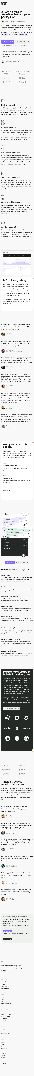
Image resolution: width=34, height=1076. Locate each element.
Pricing (3, 984)
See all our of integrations (10, 708)
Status (3, 1051)
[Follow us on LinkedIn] (5, 1063)
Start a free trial (5, 986)
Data (2, 1044)
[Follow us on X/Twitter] (1, 1063)
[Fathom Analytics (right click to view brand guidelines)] (5, 4)
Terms (3, 1031)
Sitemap (3, 1057)
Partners (3, 1046)
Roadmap (3, 1053)
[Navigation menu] (31, 4)
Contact (3, 1042)
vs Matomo (4, 1018)
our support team (14, 455)
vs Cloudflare (4, 1021)
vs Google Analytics (6, 1016)
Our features (9, 562)
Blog (2, 997)
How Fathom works (21, 562)
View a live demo (21, 42)
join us (5, 970)
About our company (6, 1014)
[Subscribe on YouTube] (4, 1063)
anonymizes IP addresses (14, 205)
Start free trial (7, 42)
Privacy (3, 1029)
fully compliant (7, 160)
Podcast (3, 999)
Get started (7, 931)
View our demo (5, 988)
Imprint (3, 1055)
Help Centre (4, 1001)
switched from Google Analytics (10, 234)
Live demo (6, 939)
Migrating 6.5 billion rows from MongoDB (15, 21)
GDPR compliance (5, 1033)
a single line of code (15, 130)
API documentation (6, 1003)
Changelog (4, 1048)
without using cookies (10, 207)
